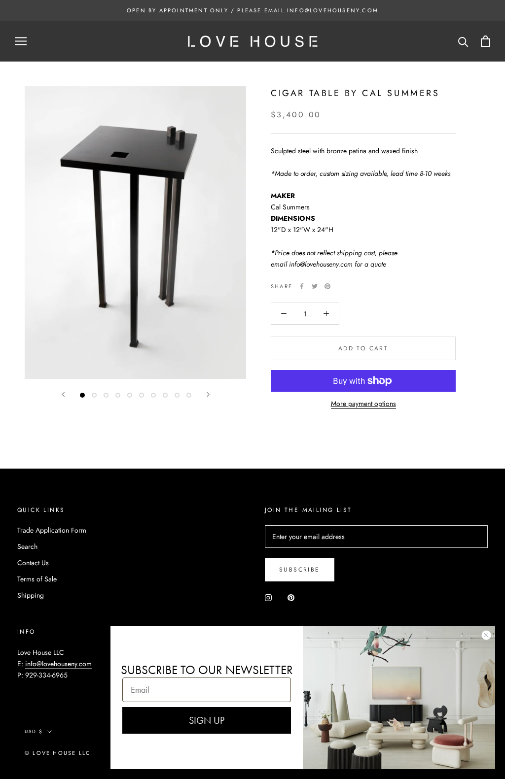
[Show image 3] (106, 395)
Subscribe (299, 569)
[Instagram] (268, 597)
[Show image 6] (141, 395)
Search (27, 546)
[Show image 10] (188, 395)
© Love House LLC (58, 753)
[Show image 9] (177, 395)
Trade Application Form (51, 530)
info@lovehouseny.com (58, 664)
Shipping (30, 595)
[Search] (463, 41)
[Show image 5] (129, 395)
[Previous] (63, 394)
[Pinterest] (327, 286)
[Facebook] (302, 286)
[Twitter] (315, 286)
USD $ (34, 731)
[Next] (208, 394)
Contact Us (33, 563)
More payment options (363, 403)
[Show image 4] (117, 395)
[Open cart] (485, 41)
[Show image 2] (94, 395)
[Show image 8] (165, 395)
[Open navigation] (21, 41)
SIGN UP (206, 720)
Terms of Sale (37, 579)
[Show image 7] (153, 395)
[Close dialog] (486, 635)
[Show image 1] (82, 395)
